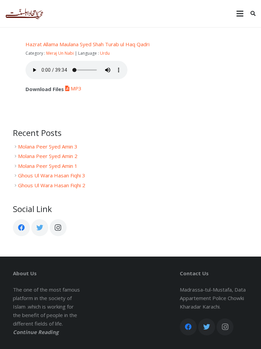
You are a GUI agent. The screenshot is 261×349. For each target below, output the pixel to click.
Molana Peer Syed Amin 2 (47, 156)
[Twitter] (39, 227)
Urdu (105, 53)
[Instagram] (58, 227)
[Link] (24, 13)
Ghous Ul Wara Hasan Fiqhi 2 (51, 185)
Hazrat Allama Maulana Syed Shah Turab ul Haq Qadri (87, 44)
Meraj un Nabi (60, 53)
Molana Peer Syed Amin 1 (47, 165)
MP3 (76, 88)
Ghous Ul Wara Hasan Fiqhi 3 (51, 175)
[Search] (253, 13)
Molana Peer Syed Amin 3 (47, 146)
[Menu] (239, 13)
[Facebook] (21, 227)
